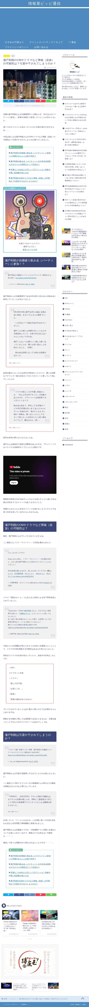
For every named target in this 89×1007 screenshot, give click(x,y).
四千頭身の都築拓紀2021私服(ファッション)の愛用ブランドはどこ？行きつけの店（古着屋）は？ (76, 155)
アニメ (67, 350)
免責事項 (24, 1004)
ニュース (68, 391)
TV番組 (72, 42)
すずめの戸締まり (14, 42)
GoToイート (69, 303)
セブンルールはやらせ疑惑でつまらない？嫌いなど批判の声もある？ (75, 106)
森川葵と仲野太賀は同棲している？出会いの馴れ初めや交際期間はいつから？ (75, 177)
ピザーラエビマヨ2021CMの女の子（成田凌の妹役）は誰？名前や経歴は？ (75, 142)
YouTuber (68, 320)
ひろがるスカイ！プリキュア (74, 338)
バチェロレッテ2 (71, 402)
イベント (68, 355)
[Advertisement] (44, 23)
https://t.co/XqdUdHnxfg (17, 627)
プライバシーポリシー (17, 47)
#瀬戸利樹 (27, 611)
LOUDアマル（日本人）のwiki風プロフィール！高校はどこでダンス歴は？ (76, 131)
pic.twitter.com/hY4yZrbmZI (26, 278)
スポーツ (68, 366)
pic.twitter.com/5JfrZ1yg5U (37, 755)
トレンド (6, 56)
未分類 (67, 413)
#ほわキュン (40, 573)
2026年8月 (69, 445)
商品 (66, 407)
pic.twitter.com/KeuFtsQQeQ (37, 627)
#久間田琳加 (18, 573)
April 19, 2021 (34, 634)
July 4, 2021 (30, 284)
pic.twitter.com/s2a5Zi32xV (23, 576)
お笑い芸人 (69, 325)
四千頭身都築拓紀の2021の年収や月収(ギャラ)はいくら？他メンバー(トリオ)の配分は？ (76, 190)
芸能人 (67, 424)
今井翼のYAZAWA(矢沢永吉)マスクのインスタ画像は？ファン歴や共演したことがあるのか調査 (75, 215)
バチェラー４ (70, 396)
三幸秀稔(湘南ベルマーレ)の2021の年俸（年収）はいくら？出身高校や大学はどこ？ (75, 166)
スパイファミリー (71, 361)
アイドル (68, 344)
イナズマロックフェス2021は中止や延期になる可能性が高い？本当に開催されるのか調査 (76, 119)
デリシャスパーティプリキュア (46, 42)
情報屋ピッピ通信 (44, 3)
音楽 (66, 429)
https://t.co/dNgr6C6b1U (17, 755)
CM (66, 298)
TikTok (67, 309)
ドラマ (67, 385)
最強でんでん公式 (29, 250)
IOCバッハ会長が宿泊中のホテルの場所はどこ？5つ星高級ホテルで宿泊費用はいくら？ (76, 202)
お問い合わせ (41, 47)
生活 (66, 418)
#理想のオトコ (25, 613)
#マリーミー (29, 573)
